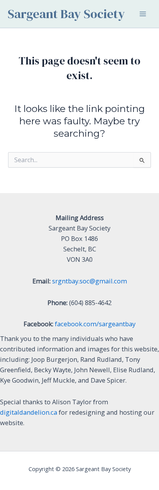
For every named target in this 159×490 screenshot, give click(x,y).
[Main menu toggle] (142, 14)
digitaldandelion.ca (28, 412)
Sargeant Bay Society (66, 13)
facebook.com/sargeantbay (95, 323)
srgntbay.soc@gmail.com (89, 280)
